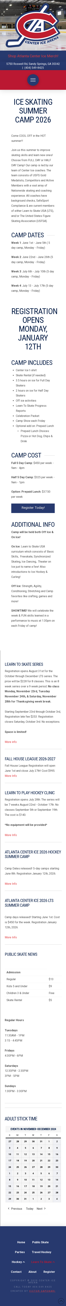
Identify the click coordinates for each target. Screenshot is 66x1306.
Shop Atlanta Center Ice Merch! (33, 56)
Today (29, 1208)
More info (11, 742)
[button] (33, 80)
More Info (11, 776)
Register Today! (33, 508)
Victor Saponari (42, 1291)
